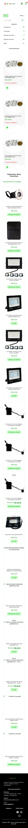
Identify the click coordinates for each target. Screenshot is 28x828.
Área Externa (7, 27)
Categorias (14, 24)
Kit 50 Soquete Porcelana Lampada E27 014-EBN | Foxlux (13, 116)
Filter (5, 15)
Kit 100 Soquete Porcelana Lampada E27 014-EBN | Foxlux (13, 77)
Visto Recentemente (14, 48)
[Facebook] (17, 812)
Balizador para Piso (9, 39)
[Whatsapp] (19, 816)
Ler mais (14, 323)
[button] (21, 3)
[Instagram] (21, 812)
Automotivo (7, 31)
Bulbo (5, 43)
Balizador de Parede (9, 35)
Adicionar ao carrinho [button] (14, 214)
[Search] (22, 20)
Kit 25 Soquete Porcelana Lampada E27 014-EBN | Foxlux (13, 156)
